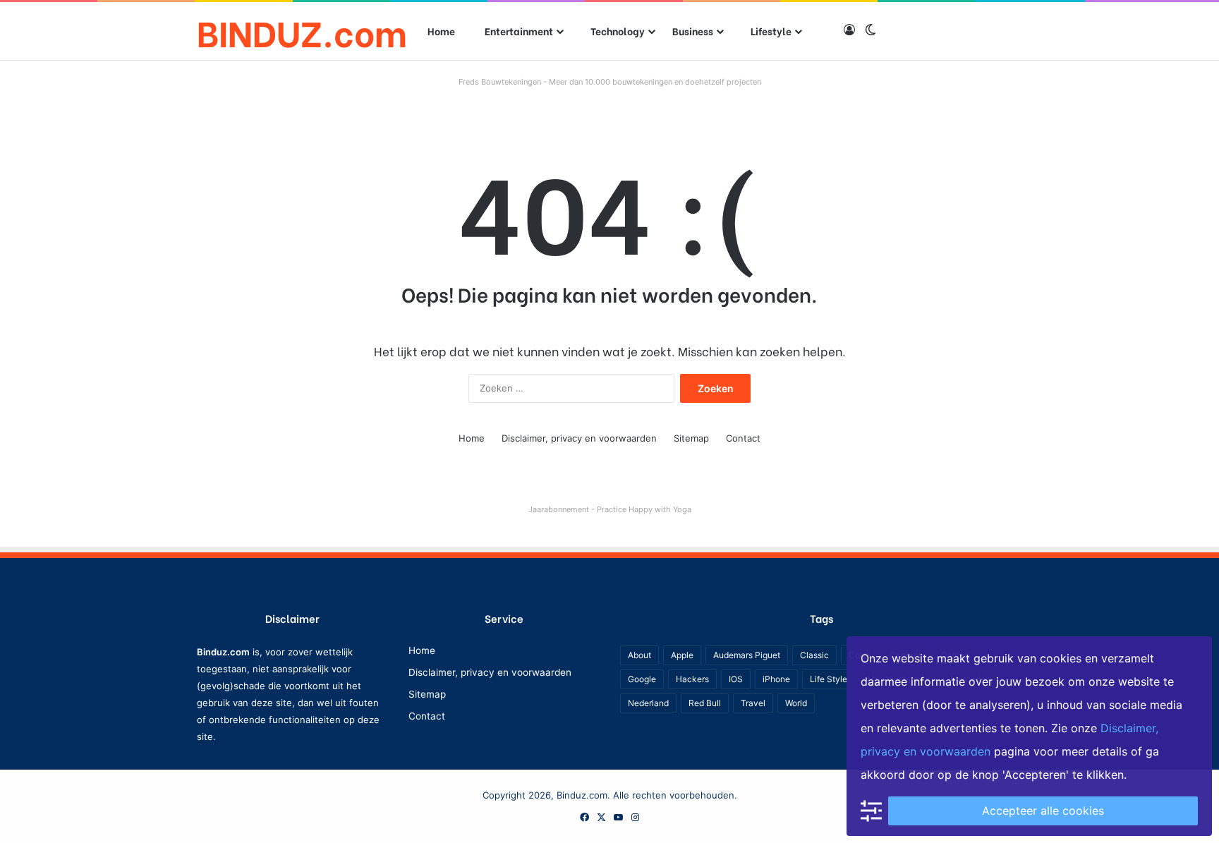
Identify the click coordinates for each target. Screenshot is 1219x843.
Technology (616, 30)
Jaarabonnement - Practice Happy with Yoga (609, 509)
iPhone (776, 679)
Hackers (692, 679)
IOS (736, 679)
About (639, 655)
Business (692, 30)
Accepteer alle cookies (1043, 810)
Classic (814, 655)
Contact (743, 438)
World (796, 703)
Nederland (648, 703)
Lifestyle (770, 30)
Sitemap (691, 438)
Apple (682, 655)
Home (441, 30)
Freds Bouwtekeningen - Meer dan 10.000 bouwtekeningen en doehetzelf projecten (610, 82)
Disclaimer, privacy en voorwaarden (579, 438)
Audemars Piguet (746, 655)
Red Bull (705, 703)
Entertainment (518, 30)
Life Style (828, 679)
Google (642, 679)
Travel (753, 703)
